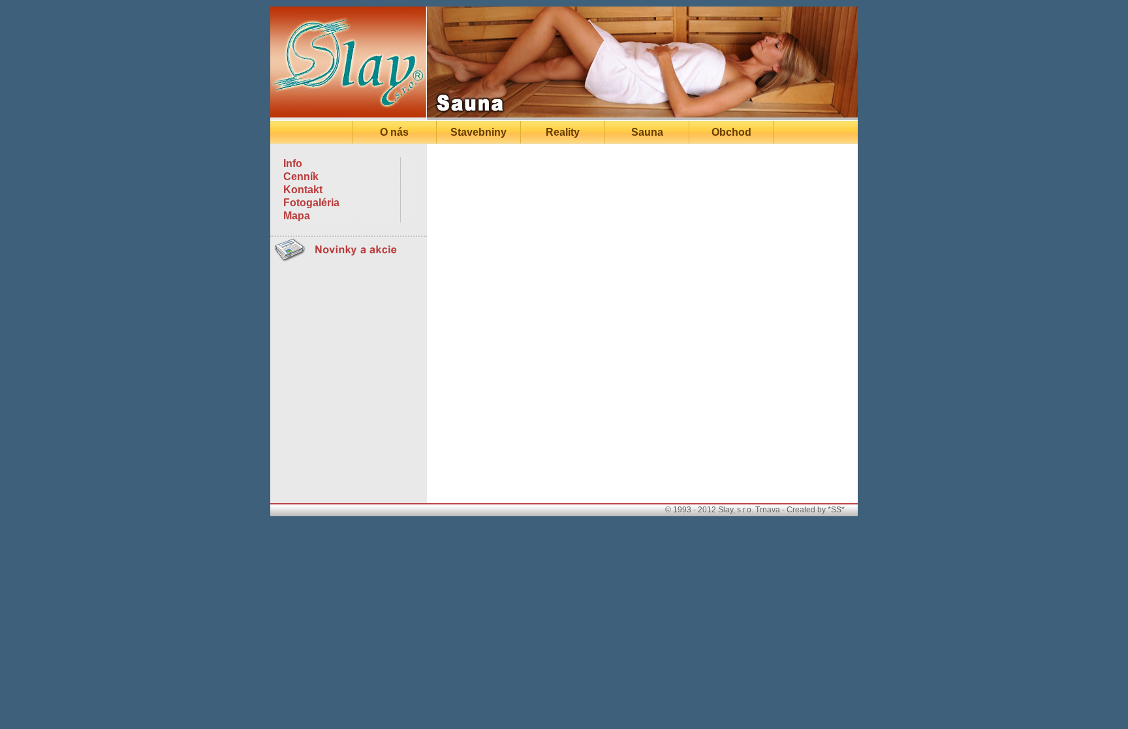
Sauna (647, 132)
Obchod (731, 132)
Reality (563, 132)
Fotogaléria (311, 202)
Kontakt (302, 189)
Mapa (296, 215)
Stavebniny (478, 132)
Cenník (301, 176)
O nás (394, 132)
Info (292, 163)
